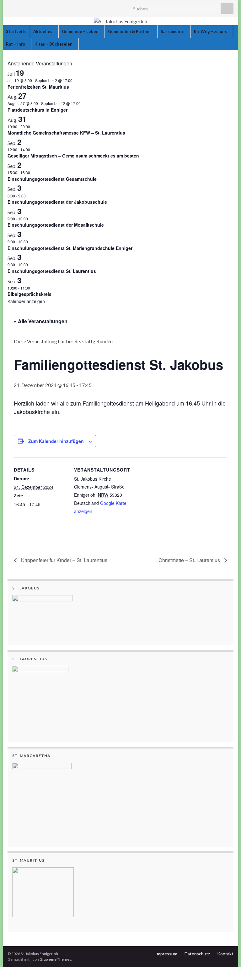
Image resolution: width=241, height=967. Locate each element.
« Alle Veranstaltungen (40, 321)
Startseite (16, 31)
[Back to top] (227, 953)
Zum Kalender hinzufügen (56, 441)
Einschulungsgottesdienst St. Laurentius (52, 271)
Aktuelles (43, 31)
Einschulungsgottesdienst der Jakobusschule (57, 202)
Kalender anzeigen (26, 301)
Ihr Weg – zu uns (211, 31)
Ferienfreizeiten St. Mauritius (38, 87)
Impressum (166, 953)
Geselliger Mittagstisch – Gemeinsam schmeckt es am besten (73, 155)
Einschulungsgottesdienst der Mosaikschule (56, 225)
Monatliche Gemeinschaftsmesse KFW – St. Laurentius (66, 133)
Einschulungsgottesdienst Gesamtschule (52, 179)
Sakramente (173, 31)
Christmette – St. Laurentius (189, 560)
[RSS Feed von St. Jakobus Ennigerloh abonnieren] (10, 6)
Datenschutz (197, 953)
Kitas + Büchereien (54, 44)
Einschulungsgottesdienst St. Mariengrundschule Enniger (70, 248)
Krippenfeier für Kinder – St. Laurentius (63, 560)
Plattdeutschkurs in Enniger (37, 110)
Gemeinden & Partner (130, 31)
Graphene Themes (55, 959)
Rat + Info (16, 44)
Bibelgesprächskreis (29, 294)
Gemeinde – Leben (80, 31)
